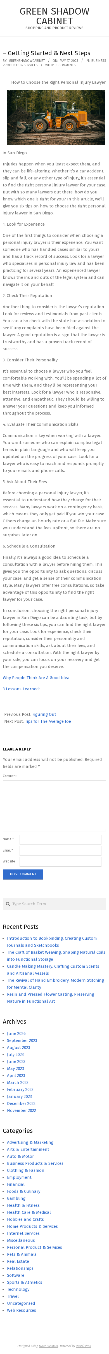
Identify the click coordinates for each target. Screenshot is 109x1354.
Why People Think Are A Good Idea (36, 677)
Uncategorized (21, 1303)
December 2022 (21, 1103)
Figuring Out (44, 714)
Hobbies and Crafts (25, 1219)
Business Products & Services (35, 1163)
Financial (16, 1184)
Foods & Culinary (23, 1191)
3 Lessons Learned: (21, 688)
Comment (10, 776)
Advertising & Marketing (30, 1142)
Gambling (16, 1198)
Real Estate (18, 1261)
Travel (13, 1296)
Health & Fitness (23, 1205)
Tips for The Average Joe (48, 721)
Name (8, 839)
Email (8, 850)
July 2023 (15, 1054)
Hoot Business (48, 1345)
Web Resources (21, 1310)
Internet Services (23, 1233)
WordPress (83, 1345)
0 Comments (66, 65)
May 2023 (15, 1068)
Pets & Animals (22, 1254)
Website (9, 861)
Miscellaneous (21, 1240)
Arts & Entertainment (28, 1149)
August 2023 (18, 1047)
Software (15, 1275)
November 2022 (21, 1110)
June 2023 (16, 1061)
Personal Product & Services (34, 1247)
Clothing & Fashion (25, 1170)
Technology (18, 1289)
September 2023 (22, 1040)
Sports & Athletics (24, 1282)
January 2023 (19, 1096)
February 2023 (20, 1089)
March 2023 (18, 1082)
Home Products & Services (32, 1226)
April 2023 (16, 1075)
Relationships (20, 1268)
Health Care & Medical (29, 1212)
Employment (19, 1177)
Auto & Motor (20, 1156)
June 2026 (16, 1033)
